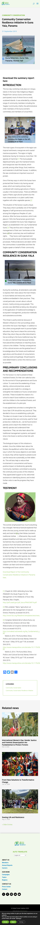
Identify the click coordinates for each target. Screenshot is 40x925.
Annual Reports (7, 865)
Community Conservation (13, 15)
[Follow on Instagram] (11, 894)
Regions (4, 880)
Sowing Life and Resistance (13, 817)
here (5, 81)
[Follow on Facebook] (7, 894)
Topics (4, 877)
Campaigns (6, 874)
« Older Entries (7, 825)
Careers (4, 868)
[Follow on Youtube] (19, 894)
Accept (5, 922)
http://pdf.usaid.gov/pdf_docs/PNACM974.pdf (20, 602)
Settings (21, 922)
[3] (8, 228)
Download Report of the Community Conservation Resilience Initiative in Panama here (19, 575)
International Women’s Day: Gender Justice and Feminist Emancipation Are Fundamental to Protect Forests (19, 742)
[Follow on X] (3, 894)
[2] (31, 200)
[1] (18, 159)
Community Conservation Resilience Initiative (19, 690)
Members (5, 862)
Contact (4, 889)
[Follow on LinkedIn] (15, 894)
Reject (13, 922)
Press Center (6, 887)
